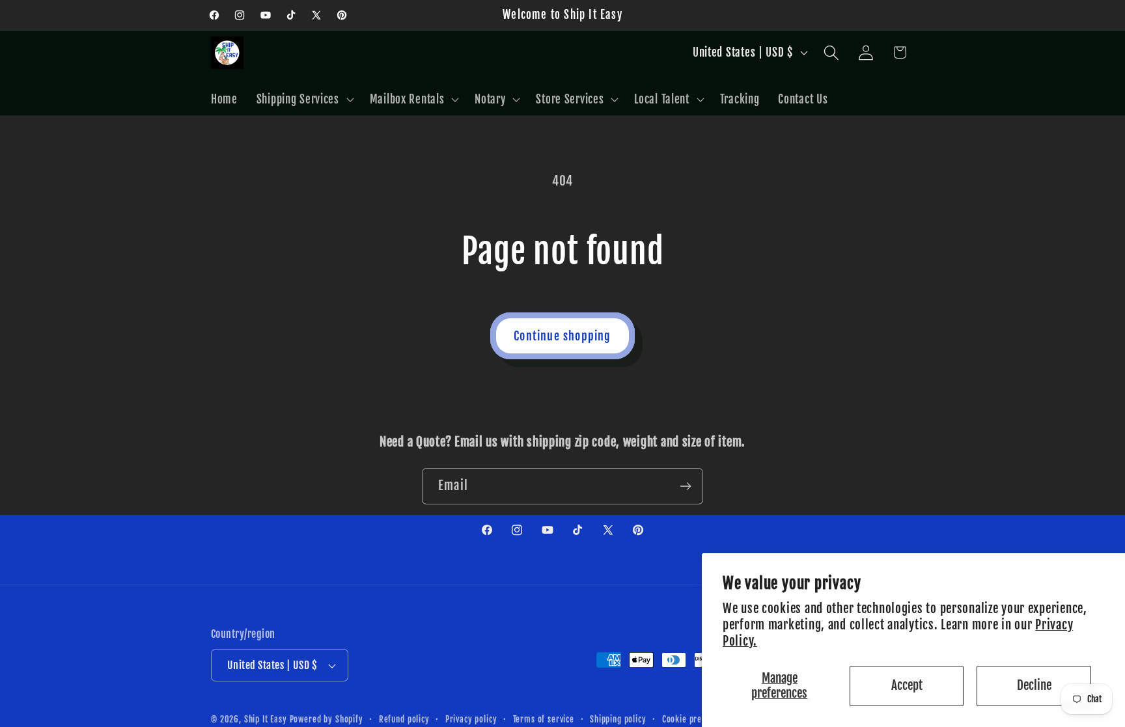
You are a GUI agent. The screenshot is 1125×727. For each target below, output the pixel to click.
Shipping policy (618, 719)
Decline (1034, 685)
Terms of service (543, 719)
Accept (907, 685)
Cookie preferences (698, 719)
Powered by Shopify (326, 719)
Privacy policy (471, 719)
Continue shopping (562, 336)
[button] (303, 99)
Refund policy (404, 719)
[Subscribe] (685, 486)
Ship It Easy (267, 719)
